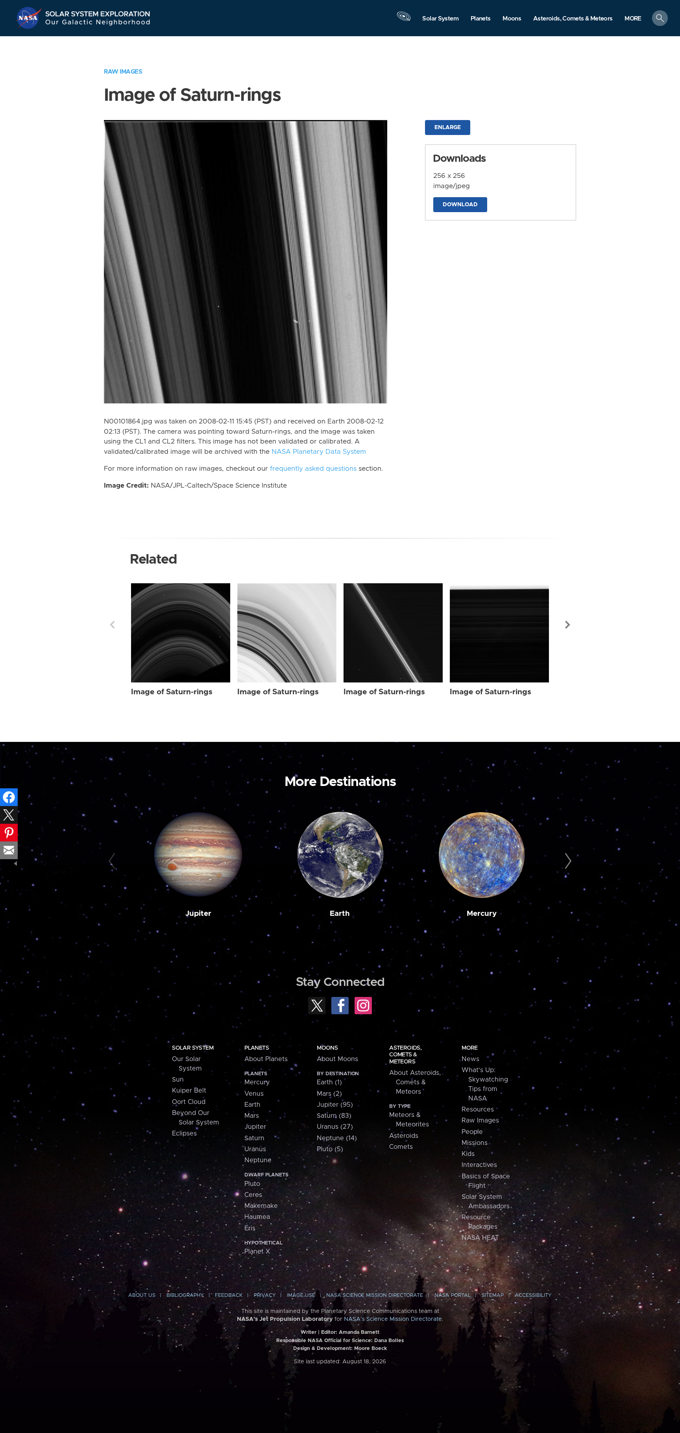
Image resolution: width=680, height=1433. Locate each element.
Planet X (257, 1251)
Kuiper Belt (189, 1090)
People (472, 1132)
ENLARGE (447, 127)
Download (460, 204)
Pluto (252, 1184)
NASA (30, 18)
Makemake (261, 1206)
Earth (340, 913)
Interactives (479, 1165)
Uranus (255, 1149)
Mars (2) (329, 1094)
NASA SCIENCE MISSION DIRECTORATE (374, 1295)
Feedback (228, 1295)
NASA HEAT (480, 1238)
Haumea (257, 1217)
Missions (475, 1143)
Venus (254, 1094)
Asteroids (403, 1136)
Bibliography (185, 1295)
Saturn (254, 1138)
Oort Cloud (188, 1102)
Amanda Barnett (359, 1332)
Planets (256, 1048)
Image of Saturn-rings (172, 692)
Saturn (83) (334, 1116)
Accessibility (533, 1295)
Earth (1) (329, 1082)
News (470, 1059)
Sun (178, 1079)
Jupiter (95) (335, 1105)
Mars (251, 1116)
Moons (327, 1048)
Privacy (265, 1295)
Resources (478, 1109)
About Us (141, 1295)
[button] (633, 18)
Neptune (258, 1160)
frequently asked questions (313, 468)
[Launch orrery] (404, 20)
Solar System (192, 1048)
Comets (401, 1147)
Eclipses (184, 1133)
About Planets (266, 1059)
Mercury (482, 913)
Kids (468, 1154)
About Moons (337, 1059)
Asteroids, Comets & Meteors (405, 1055)
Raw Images (123, 72)
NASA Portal (452, 1295)
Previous (112, 624)
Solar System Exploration (98, 12)
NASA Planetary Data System (319, 451)
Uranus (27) (335, 1127)
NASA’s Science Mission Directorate (393, 1319)
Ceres (253, 1195)
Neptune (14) (337, 1138)
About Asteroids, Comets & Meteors (415, 1082)
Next (568, 624)
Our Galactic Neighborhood (98, 24)
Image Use (301, 1295)
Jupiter (198, 913)
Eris (249, 1228)
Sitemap (493, 1295)
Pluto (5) (330, 1149)
